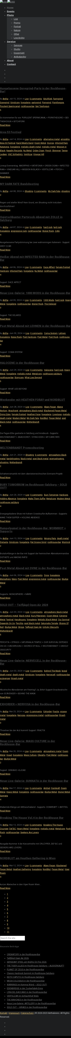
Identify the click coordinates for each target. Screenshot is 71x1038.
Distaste (4, 542)
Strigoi (21, 627)
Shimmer (56, 150)
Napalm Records (14, 150)
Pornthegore (58, 102)
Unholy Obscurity (51, 627)
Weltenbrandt (33, 422)
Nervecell (50, 674)
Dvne (46, 575)
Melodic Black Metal (47, 619)
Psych (48, 150)
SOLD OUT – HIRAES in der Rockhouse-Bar (27, 1007)
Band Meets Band (24, 143)
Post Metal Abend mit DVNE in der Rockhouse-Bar (33, 568)
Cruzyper (4, 829)
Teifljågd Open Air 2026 (18, 958)
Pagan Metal (55, 418)
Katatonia (4, 147)
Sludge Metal (11, 627)
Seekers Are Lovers (29, 832)
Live (27, 99)
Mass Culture (30, 755)
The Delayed (50, 304)
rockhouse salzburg (52, 374)
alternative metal (51, 139)
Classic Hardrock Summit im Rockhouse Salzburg (30, 973)
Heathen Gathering (22, 869)
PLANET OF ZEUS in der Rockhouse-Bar (25, 969)
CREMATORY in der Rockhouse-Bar (23, 954)
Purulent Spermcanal (10, 106)
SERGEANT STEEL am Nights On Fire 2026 (27, 962)
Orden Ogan (38, 150)
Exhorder (47, 711)
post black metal (40, 459)
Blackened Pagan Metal (55, 410)
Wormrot (66, 542)
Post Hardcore (29, 337)
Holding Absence (8, 498)
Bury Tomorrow (51, 495)
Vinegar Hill (38, 154)
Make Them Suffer (36, 498)
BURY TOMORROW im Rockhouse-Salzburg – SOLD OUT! (33, 486)
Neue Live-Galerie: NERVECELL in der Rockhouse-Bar (33, 662)
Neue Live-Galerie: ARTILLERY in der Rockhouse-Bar (31, 1003)
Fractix (56, 711)
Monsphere (5, 579)
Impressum (14, 1013)
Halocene (48, 370)
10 (8, 928)
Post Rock (53, 337)
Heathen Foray (33, 414)
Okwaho (41, 755)
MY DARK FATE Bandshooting (19, 184)
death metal (63, 538)
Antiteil (46, 788)
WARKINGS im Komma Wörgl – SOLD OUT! (27, 984)
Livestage (57, 414)
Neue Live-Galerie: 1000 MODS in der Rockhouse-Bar (35, 293)
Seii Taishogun (42, 106)
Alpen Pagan (50, 407)
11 (8, 932)
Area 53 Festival (10, 132)
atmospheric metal (9, 616)
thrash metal (17, 678)
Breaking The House (53, 825)
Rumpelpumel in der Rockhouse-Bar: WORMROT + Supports (33, 530)
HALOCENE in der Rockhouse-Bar (22, 363)
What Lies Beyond (33, 377)
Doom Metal (40, 143)
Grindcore (15, 102)
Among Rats (50, 538)
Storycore (19, 377)
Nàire (14, 579)
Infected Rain (61, 143)
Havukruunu (20, 619)
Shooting (29, 191)
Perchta (19, 623)
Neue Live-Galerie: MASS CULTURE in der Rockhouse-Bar (27, 743)
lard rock (57, 227)
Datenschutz (27, 1013)
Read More (5, 125)
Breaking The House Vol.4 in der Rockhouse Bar (32, 817)
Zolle (57, 231)
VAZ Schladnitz (15, 154)
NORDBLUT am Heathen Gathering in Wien (27, 858)
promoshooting (56, 459)
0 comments (36, 99)
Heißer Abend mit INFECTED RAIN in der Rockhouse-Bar (35, 258)
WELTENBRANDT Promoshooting (22, 447)
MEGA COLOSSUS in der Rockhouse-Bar (26, 981)
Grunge (50, 143)
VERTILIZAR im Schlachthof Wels (23, 996)
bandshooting (13, 459)
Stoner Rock (48, 231)
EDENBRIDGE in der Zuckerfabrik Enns (25, 988)
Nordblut (44, 418)
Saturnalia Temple (49, 623)
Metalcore (37, 374)
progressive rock (19, 231)
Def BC (12, 829)
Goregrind (4, 102)
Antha (5, 99)
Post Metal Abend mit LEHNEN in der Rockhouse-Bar (35, 326)
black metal (26, 459)
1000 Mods (48, 300)
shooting (65, 191)
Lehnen (62, 333)
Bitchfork (47, 99)
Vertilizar (28, 154)
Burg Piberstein (38, 616)
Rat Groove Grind (38, 542)
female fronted (63, 267)
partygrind (36, 102)
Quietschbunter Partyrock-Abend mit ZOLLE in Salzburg (31, 218)
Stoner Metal (64, 792)
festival (9, 619)
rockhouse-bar (27, 106)
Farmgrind (58, 99)
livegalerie (26, 102)
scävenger (5, 678)
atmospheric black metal (31, 410)
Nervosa (21, 715)
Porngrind (46, 102)
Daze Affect (49, 267)
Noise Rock (16, 337)
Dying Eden (5, 414)
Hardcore (4, 271)
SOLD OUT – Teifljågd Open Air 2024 (24, 605)
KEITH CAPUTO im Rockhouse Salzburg (25, 977)
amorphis (65, 139)
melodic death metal (31, 147)
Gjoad (9, 755)
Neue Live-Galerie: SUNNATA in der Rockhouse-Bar (34, 781)
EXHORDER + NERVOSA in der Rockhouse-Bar (30, 704)
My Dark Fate (54, 191)
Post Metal (42, 337)
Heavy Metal (12, 792)
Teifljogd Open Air (33, 627)
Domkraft (55, 788)
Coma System (51, 333)
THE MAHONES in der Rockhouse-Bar (24, 1000)
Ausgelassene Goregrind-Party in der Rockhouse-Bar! (33, 90)
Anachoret (13, 410)
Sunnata (4, 796)
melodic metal (49, 147)
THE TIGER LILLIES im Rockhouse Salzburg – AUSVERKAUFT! (35, 966)
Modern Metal (19, 418)
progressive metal (37, 579)
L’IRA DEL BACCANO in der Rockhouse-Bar (27, 992)
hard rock (47, 227)
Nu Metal (27, 150)
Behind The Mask (52, 671)
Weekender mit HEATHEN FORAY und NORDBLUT (32, 399)
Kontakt (3, 1013)
